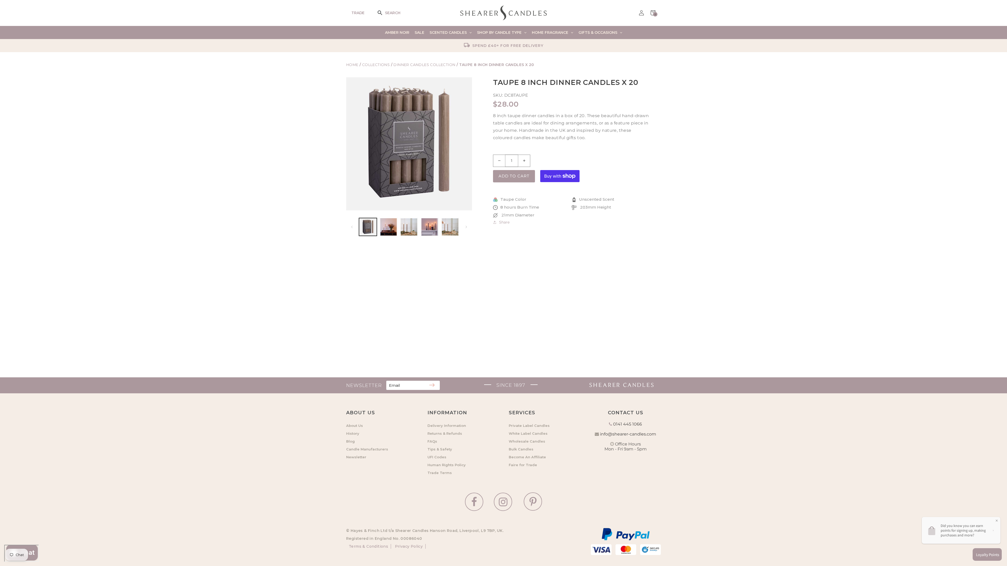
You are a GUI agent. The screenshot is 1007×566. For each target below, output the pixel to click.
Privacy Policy (408, 546)
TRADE (358, 12)
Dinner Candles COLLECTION (424, 64)
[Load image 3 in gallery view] (409, 227)
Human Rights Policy (446, 465)
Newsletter (356, 457)
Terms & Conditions (368, 546)
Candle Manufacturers (367, 449)
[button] (383, 13)
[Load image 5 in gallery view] (450, 227)
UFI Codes (436, 457)
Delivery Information (446, 425)
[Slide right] (466, 227)
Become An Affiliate (527, 457)
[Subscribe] (432, 385)
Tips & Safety (439, 449)
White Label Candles (528, 433)
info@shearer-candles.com (628, 434)
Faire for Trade (523, 465)
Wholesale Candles (527, 441)
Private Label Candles (529, 425)
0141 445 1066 (627, 424)
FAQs (432, 441)
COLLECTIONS (376, 64)
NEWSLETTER (364, 385)
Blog (350, 441)
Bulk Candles (521, 449)
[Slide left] (352, 227)
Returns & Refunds (444, 433)
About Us (354, 425)
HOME (352, 64)
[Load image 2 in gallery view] (388, 227)
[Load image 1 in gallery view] (368, 227)
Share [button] (504, 222)
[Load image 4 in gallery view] (429, 227)
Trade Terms (439, 473)
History (352, 433)
